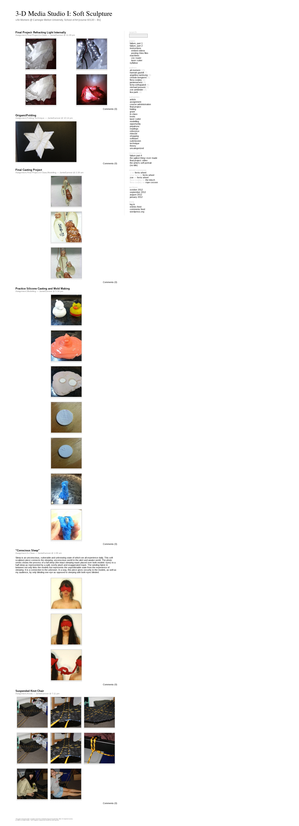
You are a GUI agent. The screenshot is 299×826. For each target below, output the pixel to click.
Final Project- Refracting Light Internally (40, 32)
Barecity (57, 820)
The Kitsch (150, 180)
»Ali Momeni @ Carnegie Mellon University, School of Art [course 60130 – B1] (58, 20)
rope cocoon (151, 182)
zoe (131, 177)
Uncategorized (137, 148)
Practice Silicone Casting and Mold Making (42, 288)
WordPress (49, 820)
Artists (133, 99)
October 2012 (136, 189)
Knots (30, 693)
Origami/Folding (25, 115)
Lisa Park (134, 92)
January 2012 (136, 197)
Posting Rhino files (139, 53)
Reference (134, 131)
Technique (39, 118)
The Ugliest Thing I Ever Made (143, 158)
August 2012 (136, 194)
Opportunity (135, 124)
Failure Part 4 (136, 155)
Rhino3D (133, 133)
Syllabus (134, 63)
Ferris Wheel (140, 172)
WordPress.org (137, 211)
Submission (135, 141)
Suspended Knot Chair (29, 690)
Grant (132, 111)
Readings (134, 128)
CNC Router (136, 58)
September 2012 (138, 192)
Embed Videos (138, 50)
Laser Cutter (136, 60)
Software (134, 138)
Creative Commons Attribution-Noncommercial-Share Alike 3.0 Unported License (52, 818)
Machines (134, 55)
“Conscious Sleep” (27, 550)
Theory (133, 146)
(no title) (134, 165)
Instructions (135, 48)
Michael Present (137, 87)
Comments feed (137, 209)
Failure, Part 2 (136, 46)
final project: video (138, 160)
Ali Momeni (135, 70)
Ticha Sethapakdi (138, 85)
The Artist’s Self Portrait (141, 163)
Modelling (51, 172)
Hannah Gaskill (137, 72)
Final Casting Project (28, 169)
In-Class (43, 35)
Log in (132, 204)
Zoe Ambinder (136, 89)
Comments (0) (110, 109)
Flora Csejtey (136, 80)
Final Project (33, 35)
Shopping (134, 136)
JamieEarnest (136, 82)
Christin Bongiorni (138, 77)
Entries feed (135, 207)
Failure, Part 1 (136, 43)
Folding (30, 118)
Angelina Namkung (139, 75)
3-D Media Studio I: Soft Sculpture (63, 13)
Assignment (20, 35)
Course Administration (140, 104)
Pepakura (134, 126)
